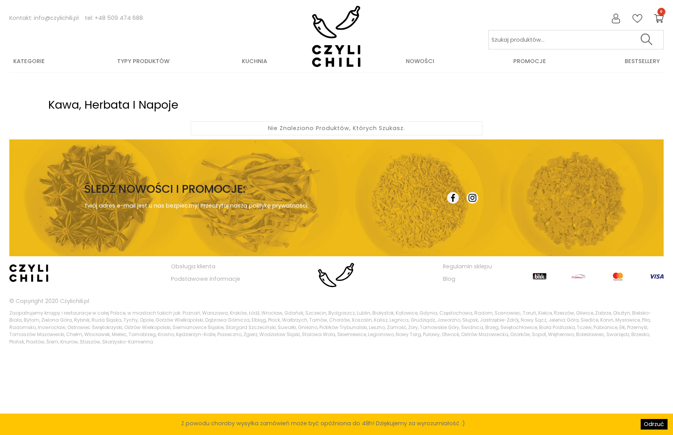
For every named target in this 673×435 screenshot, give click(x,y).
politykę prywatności (278, 206)
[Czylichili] (336, 37)
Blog (449, 279)
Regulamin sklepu (467, 266)
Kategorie (29, 61)
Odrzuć (654, 424)
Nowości (420, 61)
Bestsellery (642, 61)
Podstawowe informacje (205, 279)
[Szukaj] (646, 39)
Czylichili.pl (74, 301)
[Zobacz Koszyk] (659, 19)
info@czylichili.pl (56, 18)
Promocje (529, 61)
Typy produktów (143, 61)
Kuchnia (254, 61)
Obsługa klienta (193, 266)
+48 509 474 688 (119, 18)
